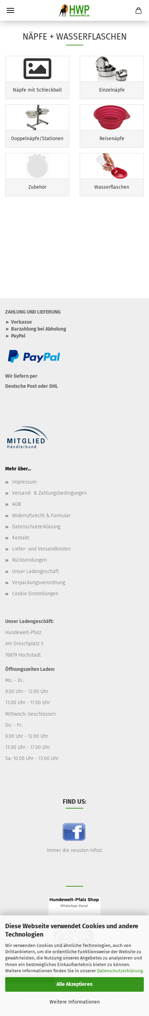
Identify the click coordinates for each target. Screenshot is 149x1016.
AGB (16, 504)
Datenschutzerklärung (120, 970)
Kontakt (20, 538)
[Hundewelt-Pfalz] (74, 10)
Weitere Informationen (75, 1002)
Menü (10, 10)
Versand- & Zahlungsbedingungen (49, 493)
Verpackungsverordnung (38, 583)
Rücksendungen (29, 560)
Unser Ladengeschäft (35, 571)
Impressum (24, 482)
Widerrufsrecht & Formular (41, 516)
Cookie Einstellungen (35, 594)
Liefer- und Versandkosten (41, 549)
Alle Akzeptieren (74, 984)
